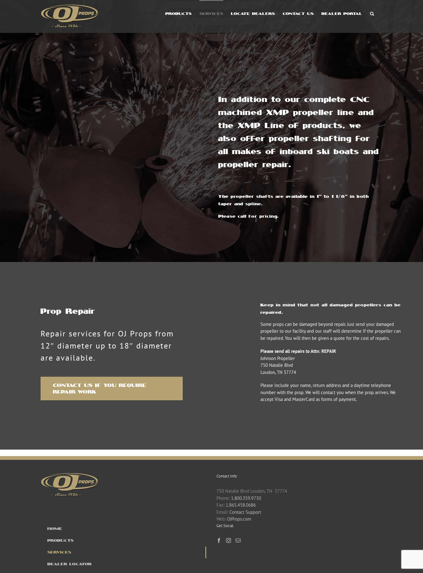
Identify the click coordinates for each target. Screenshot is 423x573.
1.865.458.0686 (241, 505)
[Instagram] (228, 540)
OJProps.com (239, 519)
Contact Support (245, 512)
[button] (372, 13)
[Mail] (238, 540)
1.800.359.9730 (246, 498)
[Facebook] (218, 540)
